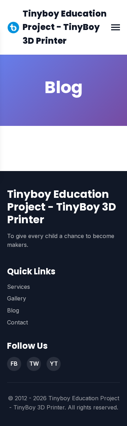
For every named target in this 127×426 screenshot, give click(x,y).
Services (18, 286)
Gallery (16, 298)
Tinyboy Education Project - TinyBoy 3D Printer (65, 27)
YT (54, 363)
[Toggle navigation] (115, 27)
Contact (17, 322)
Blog (13, 310)
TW (34, 363)
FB (14, 363)
